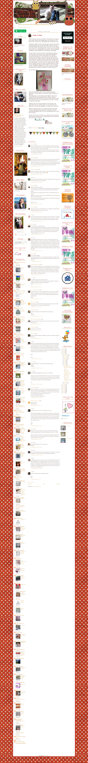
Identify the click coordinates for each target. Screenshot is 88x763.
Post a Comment (31, 482)
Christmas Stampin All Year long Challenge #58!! (23, 653)
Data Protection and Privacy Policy (24, 27)
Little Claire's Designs (20, 550)
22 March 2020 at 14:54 (36, 298)
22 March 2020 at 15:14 (36, 306)
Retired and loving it (19, 711)
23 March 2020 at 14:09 (36, 425)
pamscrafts (18, 266)
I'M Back (22, 355)
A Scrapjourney (18, 416)
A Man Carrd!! (23, 511)
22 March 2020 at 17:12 (36, 324)
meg (31, 177)
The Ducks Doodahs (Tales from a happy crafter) (20, 363)
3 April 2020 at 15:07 (36, 479)
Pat (31, 458)
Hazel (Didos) (33, 157)
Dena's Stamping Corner (20, 480)
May (65, 362)
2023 (64, 350)
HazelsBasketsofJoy (19, 534)
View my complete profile (18, 146)
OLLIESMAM (18, 337)
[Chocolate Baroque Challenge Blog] (68, 161)
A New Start (23, 642)
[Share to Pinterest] (43, 128)
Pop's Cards (18, 599)
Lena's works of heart (20, 575)
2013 (64, 391)
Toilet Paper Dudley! (67, 366)
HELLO (17, 733)
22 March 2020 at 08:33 (36, 274)
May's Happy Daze (19, 542)
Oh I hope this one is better (20, 736)
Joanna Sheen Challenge (20, 741)
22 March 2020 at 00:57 (36, 203)
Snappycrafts (18, 583)
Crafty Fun (18, 567)
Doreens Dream (18, 345)
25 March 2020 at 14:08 (36, 455)
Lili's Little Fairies (19, 435)
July (65, 360)
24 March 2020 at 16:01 (36, 447)
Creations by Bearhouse (20, 526)
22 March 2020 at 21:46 (36, 368)
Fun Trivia (17, 264)
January (65, 383)
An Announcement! (23, 684)
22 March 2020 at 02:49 (36, 250)
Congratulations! (67, 372)
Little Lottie (23, 625)
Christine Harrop (34, 301)
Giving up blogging (19, 425)
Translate (22, 243)
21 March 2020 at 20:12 (36, 154)
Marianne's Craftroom (20, 424)
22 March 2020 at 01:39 (36, 221)
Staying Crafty (18, 703)
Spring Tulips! (66, 375)
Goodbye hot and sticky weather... (23, 552)
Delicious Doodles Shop (20, 682)
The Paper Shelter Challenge (22, 601)
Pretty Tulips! (66, 370)
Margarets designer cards (35, 400)
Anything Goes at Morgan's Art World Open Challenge (23, 384)
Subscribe (67, 41)
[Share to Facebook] (42, 128)
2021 (64, 352)
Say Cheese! (66, 378)
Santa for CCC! (67, 426)
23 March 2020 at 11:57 (36, 405)
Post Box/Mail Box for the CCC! (68, 380)
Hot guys (32, 428)
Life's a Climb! (66, 376)
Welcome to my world (20, 615)
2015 (64, 389)
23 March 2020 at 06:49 (36, 384)
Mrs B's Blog (18, 282)
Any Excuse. (23, 498)
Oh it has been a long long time (23, 692)
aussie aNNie (33, 185)
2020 (64, 353)
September (66, 358)
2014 (64, 390)
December (66, 354)
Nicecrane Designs (19, 674)
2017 (64, 387)
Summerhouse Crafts (19, 510)
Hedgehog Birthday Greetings (22, 446)
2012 (64, 392)
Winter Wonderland (19, 405)
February (65, 382)
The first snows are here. (22, 713)
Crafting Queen (33, 327)
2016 (64, 388)
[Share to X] (41, 128)
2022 (64, 351)
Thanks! (66, 432)
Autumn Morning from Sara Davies (23, 593)
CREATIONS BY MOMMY (21, 743)
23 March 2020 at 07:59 (36, 397)
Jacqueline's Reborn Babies (21, 641)
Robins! (65, 369)
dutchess (32, 224)
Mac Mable (33, 144)
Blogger (22, 231)
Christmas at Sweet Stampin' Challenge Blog (20, 452)
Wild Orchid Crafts (19, 518)
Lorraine (32, 361)
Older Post (58, 483)
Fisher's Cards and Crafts (20, 397)
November (66, 355)
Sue (31, 408)
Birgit (32, 450)
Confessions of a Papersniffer (19, 559)
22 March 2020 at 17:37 (36, 338)
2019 (64, 384)
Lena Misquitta (33, 387)
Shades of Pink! (66, 371)
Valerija (32, 442)
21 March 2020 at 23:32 (36, 182)
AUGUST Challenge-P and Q (23, 320)
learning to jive (18, 461)
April (65, 363)
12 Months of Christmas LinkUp (23, 391)
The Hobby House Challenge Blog (19, 720)
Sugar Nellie (18, 607)
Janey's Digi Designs (19, 724)
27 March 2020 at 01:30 (36, 468)
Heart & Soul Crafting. (20, 497)
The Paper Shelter (19, 333)
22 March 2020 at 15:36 (36, 316)
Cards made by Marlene (20, 380)
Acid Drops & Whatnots (20, 658)
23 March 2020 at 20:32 (36, 439)
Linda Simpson (33, 309)
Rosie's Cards (18, 740)
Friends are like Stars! (69, 438)
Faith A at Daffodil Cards (35, 289)
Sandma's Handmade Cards (35, 264)
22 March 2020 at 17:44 (36, 358)
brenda (32, 371)
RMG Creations (18, 410)
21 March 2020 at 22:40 (36, 174)
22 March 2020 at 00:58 (36, 211)
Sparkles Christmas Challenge (19, 308)
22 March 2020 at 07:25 (36, 261)
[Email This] (38, 128)
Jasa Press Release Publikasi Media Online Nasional (23, 439)
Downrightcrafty (19, 476)
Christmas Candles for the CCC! (68, 368)
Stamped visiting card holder (23, 577)
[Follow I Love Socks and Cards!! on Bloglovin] (65, 416)
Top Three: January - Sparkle (22, 455)
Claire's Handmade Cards (20, 591)
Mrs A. (32, 237)
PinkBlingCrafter (19, 488)
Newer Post (30, 483)
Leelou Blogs (47, 755)
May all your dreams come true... (23, 471)
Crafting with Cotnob (38, 283)
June (65, 361)
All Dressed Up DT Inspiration (23, 569)
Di (31, 341)
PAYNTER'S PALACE (20, 732)
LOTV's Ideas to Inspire (20, 505)
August (65, 359)
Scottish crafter (18, 690)
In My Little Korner (19, 666)
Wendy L (32, 253)
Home (15, 27)
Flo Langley (33, 333)
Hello (17, 737)
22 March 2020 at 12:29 (36, 286)
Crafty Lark (18, 698)
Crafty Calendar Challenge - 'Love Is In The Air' (23, 340)
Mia (31, 214)
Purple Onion (23, 481)
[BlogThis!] (40, 128)
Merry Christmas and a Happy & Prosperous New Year (20, 412)
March (65, 365)
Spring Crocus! (66, 377)
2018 (64, 385)
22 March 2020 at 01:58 (36, 234)
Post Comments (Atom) (37, 486)
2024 (64, 348)
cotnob (32, 277)
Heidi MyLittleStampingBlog (36, 319)
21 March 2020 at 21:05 (36, 166)
